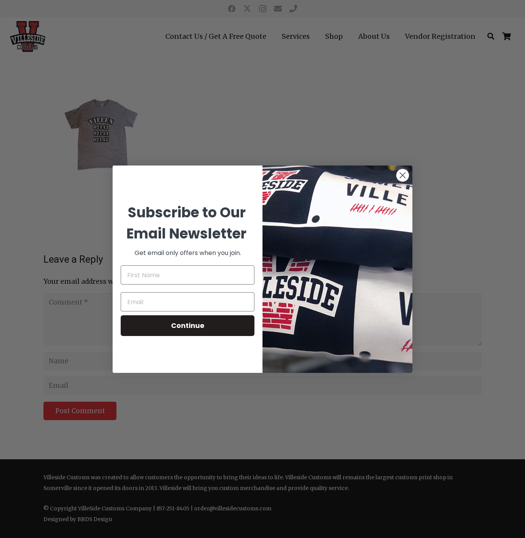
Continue (187, 325)
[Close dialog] (402, 175)
